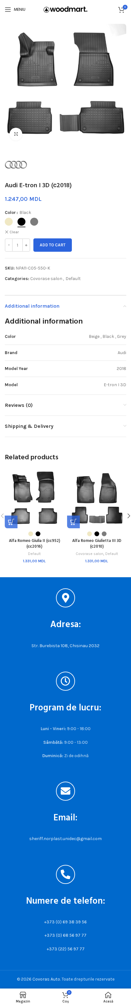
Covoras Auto (46, 979)
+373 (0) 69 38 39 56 (65, 922)
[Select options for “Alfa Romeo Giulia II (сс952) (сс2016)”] (11, 522)
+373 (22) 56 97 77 (66, 949)
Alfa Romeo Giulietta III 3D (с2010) (96, 544)
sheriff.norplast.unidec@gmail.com (65, 838)
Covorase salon (46, 278)
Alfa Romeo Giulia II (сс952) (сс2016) (34, 544)
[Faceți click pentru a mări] (16, 134)
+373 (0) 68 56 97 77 (65, 935)
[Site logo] (65, 9)
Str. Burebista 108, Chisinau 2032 (65, 645)
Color (10, 212)
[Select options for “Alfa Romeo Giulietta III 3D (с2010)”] (73, 522)
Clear (14, 232)
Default (73, 278)
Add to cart (53, 245)
